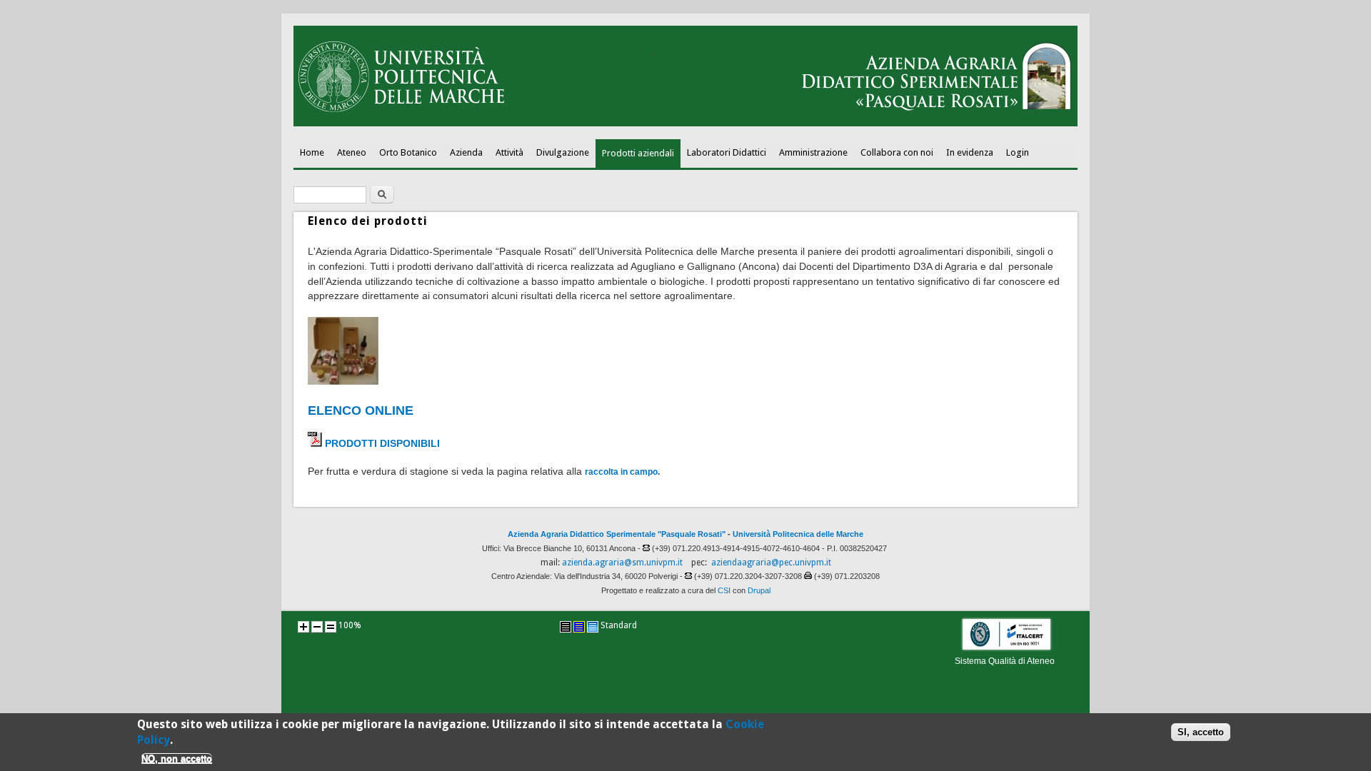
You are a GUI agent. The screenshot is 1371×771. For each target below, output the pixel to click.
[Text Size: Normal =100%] (330, 627)
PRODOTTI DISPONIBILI (382, 443)
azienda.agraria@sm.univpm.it (622, 563)
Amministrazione (813, 152)
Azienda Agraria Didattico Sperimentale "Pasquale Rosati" (616, 534)
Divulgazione (562, 152)
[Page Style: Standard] (592, 627)
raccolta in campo (621, 472)
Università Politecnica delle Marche (798, 534)
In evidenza (969, 152)
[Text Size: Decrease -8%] (317, 627)
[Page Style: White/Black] (565, 627)
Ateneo (351, 152)
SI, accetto (1200, 731)
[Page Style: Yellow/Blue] (579, 627)
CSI (724, 590)
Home (312, 152)
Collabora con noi (896, 152)
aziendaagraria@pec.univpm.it (771, 563)
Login (1017, 152)
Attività (509, 152)
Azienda (466, 152)
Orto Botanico (408, 152)
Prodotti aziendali (638, 153)
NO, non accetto (176, 758)
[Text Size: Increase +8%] (303, 627)
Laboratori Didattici (726, 152)
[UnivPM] (685, 123)
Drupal (759, 590)
